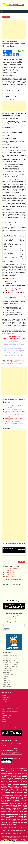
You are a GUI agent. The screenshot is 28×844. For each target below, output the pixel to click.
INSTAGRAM (8, 339)
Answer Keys (6, 682)
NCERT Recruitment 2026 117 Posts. (14, 421)
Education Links (6, 706)
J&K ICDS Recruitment (15, 363)
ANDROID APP (19, 339)
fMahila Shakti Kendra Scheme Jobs (15, 360)
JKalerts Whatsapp (6, 715)
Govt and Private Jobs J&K (10, 657)
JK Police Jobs (7, 668)
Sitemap (4, 719)
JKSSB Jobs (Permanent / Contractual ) (13, 659)
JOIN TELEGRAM (13, 336)
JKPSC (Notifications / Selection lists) (12, 664)
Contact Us (4, 701)
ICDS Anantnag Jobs (8, 361)
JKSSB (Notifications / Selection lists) (12, 661)
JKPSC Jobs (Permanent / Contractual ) (13, 662)
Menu (2, 11)
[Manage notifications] (24, 841)
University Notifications (10, 576)
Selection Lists (7, 672)
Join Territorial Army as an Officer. (13, 409)
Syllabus (5, 676)
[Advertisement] (14, 29)
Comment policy (6, 699)
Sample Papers (7, 680)
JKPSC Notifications (9, 574)
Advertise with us (6, 697)
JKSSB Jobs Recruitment (10, 568)
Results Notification (8, 670)
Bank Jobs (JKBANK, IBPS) (10, 666)
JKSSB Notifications (9, 572)
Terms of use (5, 721)
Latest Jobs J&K (7, 686)
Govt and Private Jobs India (10, 655)
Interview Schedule (8, 674)
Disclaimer (4, 704)
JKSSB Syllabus (8, 570)
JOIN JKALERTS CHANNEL (8, 753)
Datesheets (6, 678)
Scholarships (6, 684)
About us (4, 695)
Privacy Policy (5, 717)
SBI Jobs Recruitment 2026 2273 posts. (15, 423)
